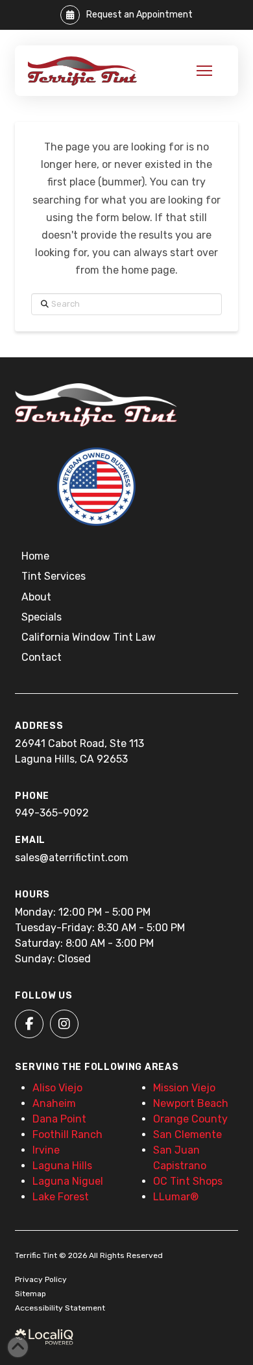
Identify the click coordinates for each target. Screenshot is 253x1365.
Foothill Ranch (67, 1134)
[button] (204, 70)
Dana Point (59, 1119)
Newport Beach (190, 1103)
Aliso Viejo (57, 1088)
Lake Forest (60, 1197)
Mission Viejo (184, 1088)
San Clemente (187, 1134)
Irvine (46, 1150)
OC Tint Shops (188, 1181)
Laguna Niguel (67, 1181)
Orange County (190, 1119)
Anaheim (54, 1103)
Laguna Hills (62, 1165)
